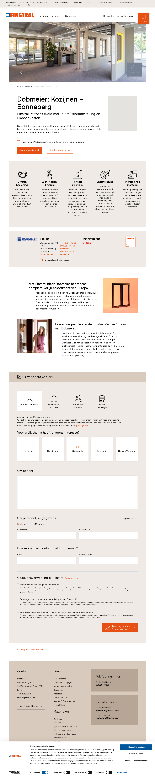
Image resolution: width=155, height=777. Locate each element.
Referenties (23, 2)
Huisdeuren (56, 16)
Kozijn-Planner (59, 679)
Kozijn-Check (59, 723)
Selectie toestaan (136, 754)
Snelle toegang (126, 2)
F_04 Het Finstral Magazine (65, 726)
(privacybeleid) (71, 578)
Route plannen (46, 254)
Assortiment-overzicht (63, 686)
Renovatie (108, 16)
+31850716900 (102, 685)
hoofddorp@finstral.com (107, 718)
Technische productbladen (64, 734)
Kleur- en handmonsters (63, 730)
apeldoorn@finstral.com (107, 710)
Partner (27, 86)
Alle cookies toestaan (136, 747)
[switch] (67, 772)
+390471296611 (24, 694)
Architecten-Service (40, 2)
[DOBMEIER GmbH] (27, 239)
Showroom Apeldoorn (105, 2)
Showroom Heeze (61, 2)
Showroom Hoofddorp (82, 2)
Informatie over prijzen (63, 682)
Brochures (57, 719)
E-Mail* (20, 554)
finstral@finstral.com (26, 697)
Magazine (57, 694)
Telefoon (88, 554)
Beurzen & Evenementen (64, 701)
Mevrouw (39, 524)
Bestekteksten (59, 738)
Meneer (23, 524)
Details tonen (122, 772)
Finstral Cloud (59, 705)
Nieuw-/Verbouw (125, 16)
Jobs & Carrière (60, 697)
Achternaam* (85, 529)
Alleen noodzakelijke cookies (136, 760)
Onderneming (11, 2)
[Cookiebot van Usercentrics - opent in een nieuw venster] (15, 772)
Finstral (20, 86)
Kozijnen (43, 16)
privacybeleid (82, 425)
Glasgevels (70, 16)
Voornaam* (22, 529)
